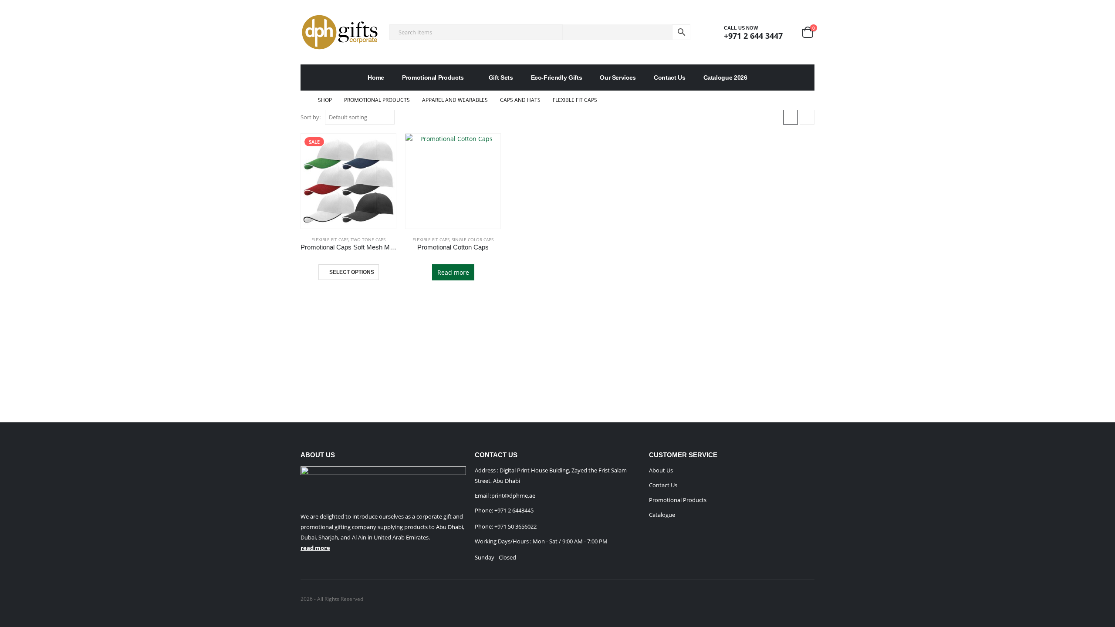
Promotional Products (433, 77)
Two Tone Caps (368, 239)
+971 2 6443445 (514, 510)
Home (376, 77)
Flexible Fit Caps (329, 239)
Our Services (618, 77)
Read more (453, 272)
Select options (351, 272)
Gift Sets (501, 77)
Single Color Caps (472, 239)
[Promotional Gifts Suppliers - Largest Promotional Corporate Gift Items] (340, 32)
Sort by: (311, 117)
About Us (661, 470)
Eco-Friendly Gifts (556, 77)
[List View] (807, 117)
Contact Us (670, 77)
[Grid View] (790, 117)
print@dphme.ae (513, 495)
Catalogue (662, 515)
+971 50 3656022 (515, 526)
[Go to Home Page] (303, 100)
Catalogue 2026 (725, 77)
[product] (452, 181)
